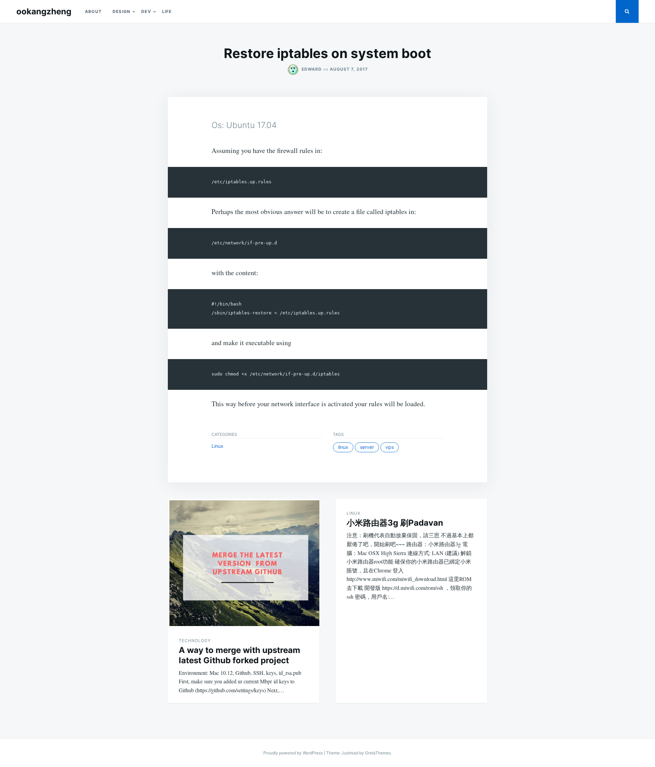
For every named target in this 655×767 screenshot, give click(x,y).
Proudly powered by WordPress (293, 752)
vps (389, 447)
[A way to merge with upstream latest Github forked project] (243, 562)
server (367, 447)
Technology (195, 640)
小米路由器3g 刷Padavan (395, 523)
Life (167, 11)
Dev (146, 11)
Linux (217, 446)
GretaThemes (378, 752)
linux (343, 447)
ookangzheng (43, 11)
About (93, 11)
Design (121, 11)
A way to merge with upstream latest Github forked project (239, 655)
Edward (312, 69)
